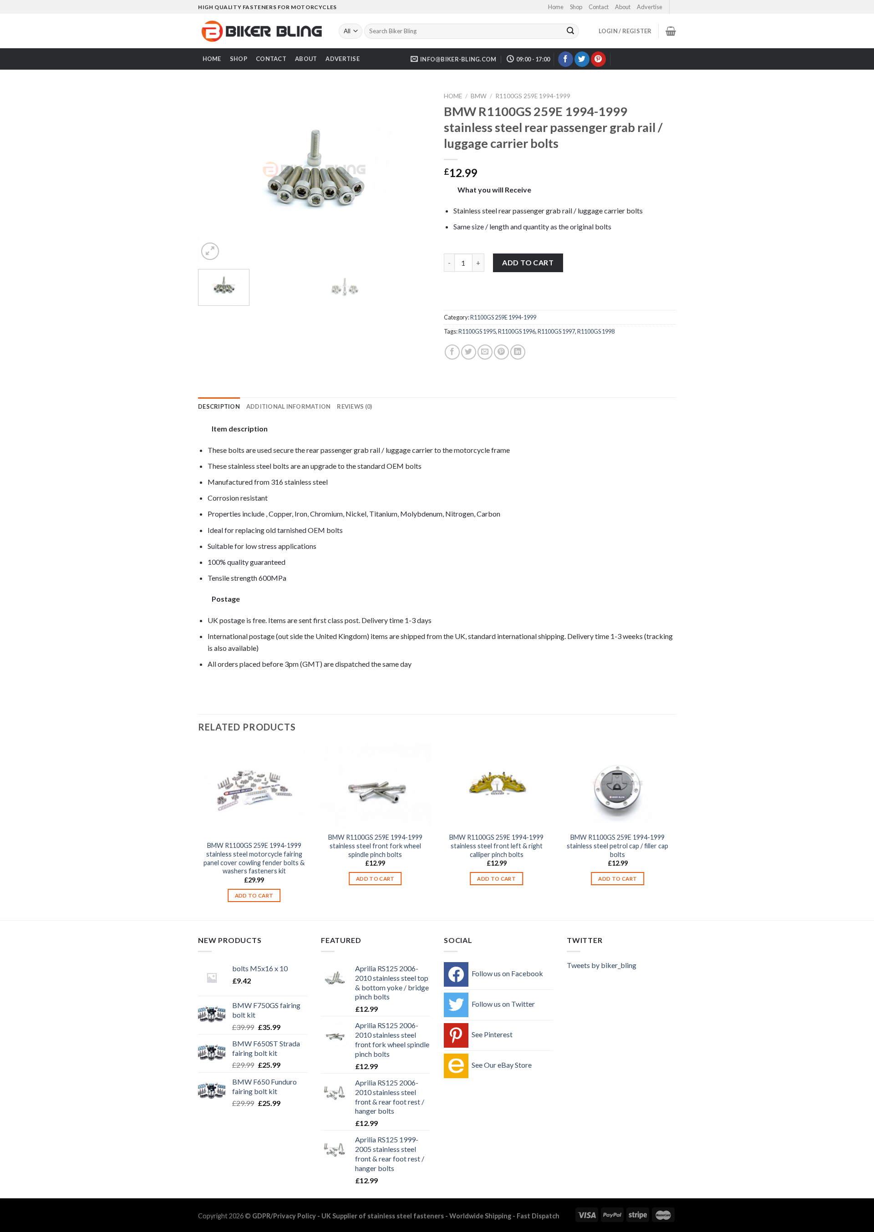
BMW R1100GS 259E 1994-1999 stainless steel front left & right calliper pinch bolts (496, 845)
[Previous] (214, 175)
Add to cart (528, 262)
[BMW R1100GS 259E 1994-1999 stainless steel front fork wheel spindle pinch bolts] (375, 786)
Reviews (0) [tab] (354, 406)
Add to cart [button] (254, 895)
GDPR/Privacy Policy (284, 1216)
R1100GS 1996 (516, 331)
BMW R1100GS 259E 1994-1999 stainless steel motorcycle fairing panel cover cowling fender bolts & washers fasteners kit (254, 858)
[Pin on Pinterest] (501, 352)
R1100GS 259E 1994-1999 (532, 96)
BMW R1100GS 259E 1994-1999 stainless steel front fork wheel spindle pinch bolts (375, 845)
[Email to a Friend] (485, 352)
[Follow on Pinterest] (598, 59)
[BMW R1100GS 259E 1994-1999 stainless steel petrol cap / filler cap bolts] (618, 786)
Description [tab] (219, 406)
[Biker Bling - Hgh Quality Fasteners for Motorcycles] (261, 31)
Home (556, 6)
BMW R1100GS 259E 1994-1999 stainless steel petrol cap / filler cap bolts (617, 845)
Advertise (649, 6)
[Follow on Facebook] (565, 59)
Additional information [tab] (288, 406)
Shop (576, 6)
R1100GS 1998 (596, 331)
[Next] (414, 175)
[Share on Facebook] (452, 352)
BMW (479, 96)
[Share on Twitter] (468, 352)
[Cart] (671, 31)
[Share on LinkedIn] (517, 352)
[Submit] (570, 31)
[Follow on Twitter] (581, 59)
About (622, 6)
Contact (599, 6)
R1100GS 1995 (477, 331)
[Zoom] (210, 251)
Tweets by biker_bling (601, 965)
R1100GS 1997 (556, 331)
